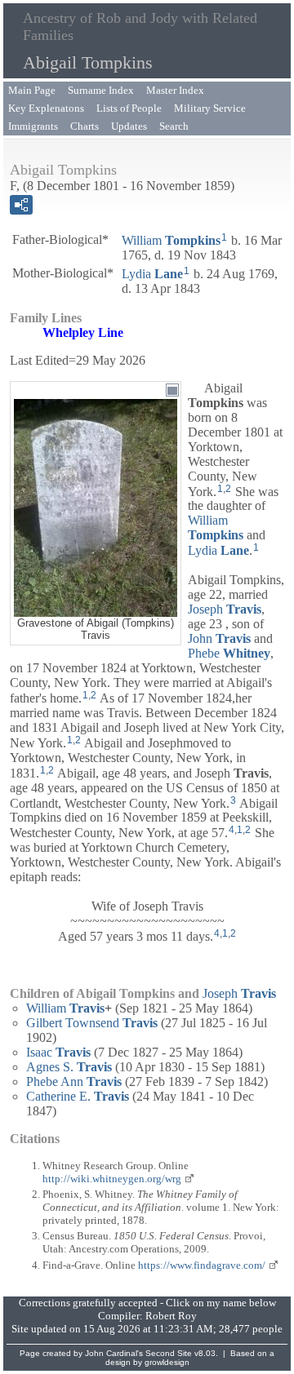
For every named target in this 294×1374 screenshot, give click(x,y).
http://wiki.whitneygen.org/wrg (111, 1178)
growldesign (167, 1362)
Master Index (175, 90)
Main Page (32, 90)
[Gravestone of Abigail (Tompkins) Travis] (95, 609)
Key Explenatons (46, 108)
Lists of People (129, 108)
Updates (129, 126)
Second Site (168, 1353)
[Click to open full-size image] (172, 390)
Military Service (210, 108)
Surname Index (101, 90)
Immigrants (33, 126)
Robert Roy (171, 1316)
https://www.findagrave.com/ (201, 1265)
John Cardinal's (114, 1353)
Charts (84, 126)
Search (174, 126)
